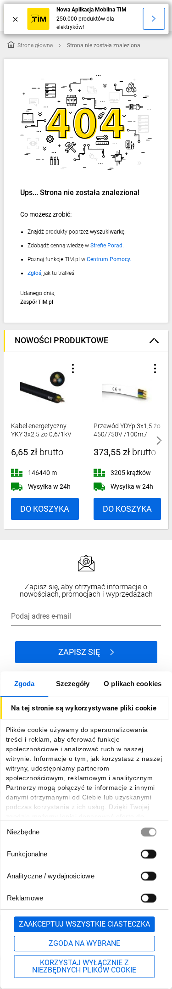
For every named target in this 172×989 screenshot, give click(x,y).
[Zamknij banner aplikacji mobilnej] (15, 19)
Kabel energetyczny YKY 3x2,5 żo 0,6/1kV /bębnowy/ (41, 434)
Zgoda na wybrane (84, 943)
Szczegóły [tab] (72, 683)
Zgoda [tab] (24, 683)
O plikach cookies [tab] (132, 683)
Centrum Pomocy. (109, 259)
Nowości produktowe (61, 340)
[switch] (148, 853)
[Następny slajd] (159, 441)
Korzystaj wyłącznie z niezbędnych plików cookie (84, 966)
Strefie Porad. (107, 245)
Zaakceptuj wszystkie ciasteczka (84, 924)
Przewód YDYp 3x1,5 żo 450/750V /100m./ (127, 430)
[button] (73, 369)
